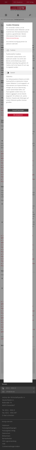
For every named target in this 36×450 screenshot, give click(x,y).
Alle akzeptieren (18, 115)
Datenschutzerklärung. (12, 38)
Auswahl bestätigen (18, 110)
